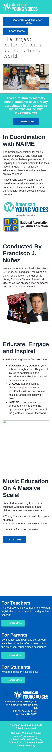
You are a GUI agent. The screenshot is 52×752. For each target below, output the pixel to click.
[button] (26, 77)
